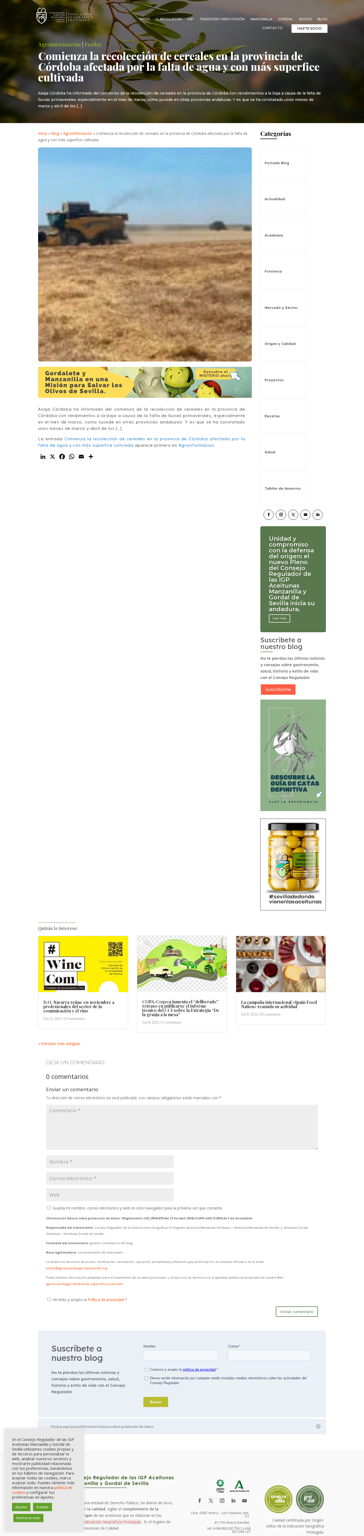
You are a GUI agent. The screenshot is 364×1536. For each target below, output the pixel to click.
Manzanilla (261, 19)
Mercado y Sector (281, 307)
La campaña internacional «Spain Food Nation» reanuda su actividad (279, 1004)
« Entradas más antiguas (59, 1043)
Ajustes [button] (21, 1506)
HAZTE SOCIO (309, 28)
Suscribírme (278, 689)
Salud (270, 452)
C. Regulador (169, 19)
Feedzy (93, 44)
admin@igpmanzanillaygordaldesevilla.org (76, 1268)
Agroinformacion (196, 445)
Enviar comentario (296, 1311)
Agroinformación (59, 44)
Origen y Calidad (280, 343)
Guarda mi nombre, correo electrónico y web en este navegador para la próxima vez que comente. (137, 1208)
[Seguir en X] (293, 515)
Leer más (279, 600)
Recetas (272, 416)
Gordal (285, 19)
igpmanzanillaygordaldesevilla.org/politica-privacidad (84, 1284)
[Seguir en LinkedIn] (318, 515)
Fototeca (273, 271)
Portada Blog (277, 163)
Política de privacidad (106, 1299)
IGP (190, 19)
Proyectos (274, 380)
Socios (305, 19)
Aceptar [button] (42, 1506)
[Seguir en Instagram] (281, 515)
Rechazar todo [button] (28, 1517)
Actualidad (275, 199)
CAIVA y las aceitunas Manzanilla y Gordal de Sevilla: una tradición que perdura (289, 574)
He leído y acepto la (89, 1299)
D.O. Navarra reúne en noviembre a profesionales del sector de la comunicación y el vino (78, 1006)
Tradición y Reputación (222, 19)
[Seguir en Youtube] (305, 515)
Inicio (145, 19)
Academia (274, 235)
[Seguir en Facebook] (269, 515)
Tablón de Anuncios (283, 488)
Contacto (272, 28)
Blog (322, 19)
